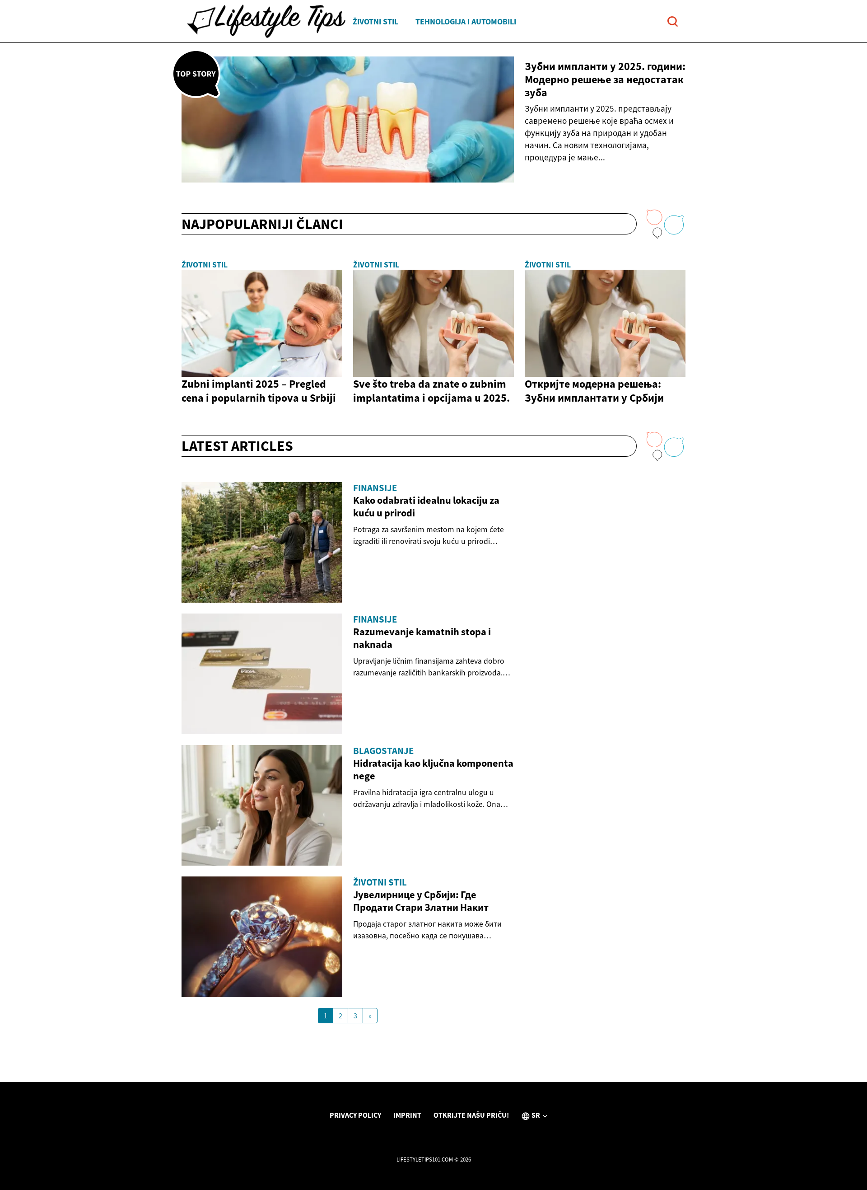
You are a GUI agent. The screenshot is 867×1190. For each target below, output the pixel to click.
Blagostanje (383, 751)
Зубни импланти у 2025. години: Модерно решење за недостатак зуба (605, 79)
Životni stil (375, 21)
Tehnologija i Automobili (465, 21)
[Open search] (672, 21)
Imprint (407, 1115)
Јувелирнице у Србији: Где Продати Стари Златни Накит (421, 901)
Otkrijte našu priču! (471, 1115)
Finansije (375, 488)
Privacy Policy (355, 1115)
